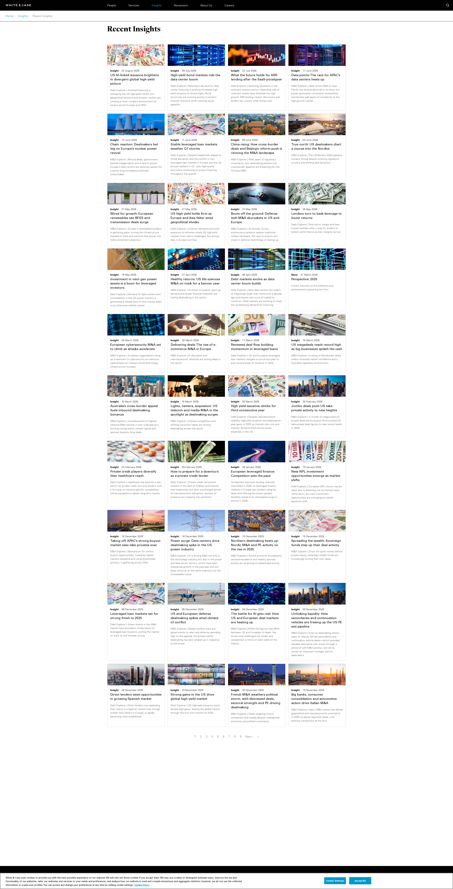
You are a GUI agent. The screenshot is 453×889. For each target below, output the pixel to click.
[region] (226, 881)
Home (9, 16)
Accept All (360, 880)
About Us (206, 5)
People (111, 5)
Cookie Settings (335, 880)
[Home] (18, 5)
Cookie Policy (141, 885)
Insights (157, 5)
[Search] (447, 5)
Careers (229, 5)
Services (133, 5)
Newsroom (181, 5)
